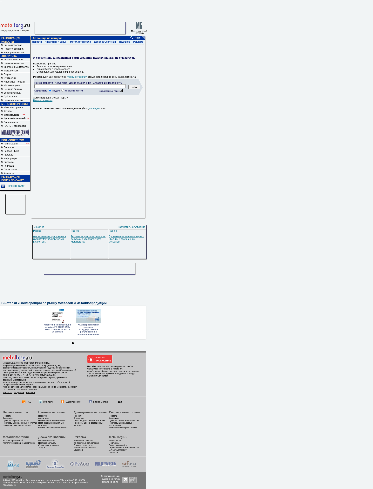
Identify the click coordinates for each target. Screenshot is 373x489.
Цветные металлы (14, 63)
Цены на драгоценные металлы (89, 420)
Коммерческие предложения (17, 425)
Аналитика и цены (55, 41)
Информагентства (14, 52)
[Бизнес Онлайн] (55, 468)
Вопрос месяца (12, 92)
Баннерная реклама (83, 440)
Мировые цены (12, 85)
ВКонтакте (48, 402)
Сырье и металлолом (124, 412)
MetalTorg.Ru (118, 437)
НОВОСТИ (7, 41)
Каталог (8, 111)
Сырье (7, 74)
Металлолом (11, 70)
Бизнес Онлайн (100, 402)
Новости (37, 41)
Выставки (9, 162)
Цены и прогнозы (13, 100)
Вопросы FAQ (11, 151)
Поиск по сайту (15, 185)
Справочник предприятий (107, 82)
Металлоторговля (14, 107)
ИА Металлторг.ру (118, 450)
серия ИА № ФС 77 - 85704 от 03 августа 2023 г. (29, 375)
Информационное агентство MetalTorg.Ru (26, 362)
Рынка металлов (13, 45)
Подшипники (11, 122)
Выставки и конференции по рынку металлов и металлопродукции (54, 303)
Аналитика (61, 82)
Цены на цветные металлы (51, 420)
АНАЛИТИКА (9, 56)
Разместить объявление (131, 227)
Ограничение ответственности (124, 447)
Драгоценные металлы (16, 67)
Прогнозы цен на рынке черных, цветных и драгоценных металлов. (126, 239)
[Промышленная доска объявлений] (33, 468)
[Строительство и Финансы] (129, 468)
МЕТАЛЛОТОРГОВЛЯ (14, 104)
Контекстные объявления (86, 443)
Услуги (41, 447)
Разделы (9, 154)
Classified (39, 227)
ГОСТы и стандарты (15, 126)
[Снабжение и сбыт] (13, 469)
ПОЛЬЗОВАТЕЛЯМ (12, 140)
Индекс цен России (14, 81)
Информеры (10, 158)
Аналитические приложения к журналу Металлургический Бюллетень (49, 239)
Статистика (10, 78)
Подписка (9, 147)
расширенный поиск (109, 91)
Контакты (9, 173)
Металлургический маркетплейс (19, 443)
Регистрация (16, 143)
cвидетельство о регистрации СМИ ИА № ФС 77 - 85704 (57, 480)
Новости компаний (14, 48)
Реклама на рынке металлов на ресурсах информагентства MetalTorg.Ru (88, 239)
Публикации (10, 96)
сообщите (94, 108)
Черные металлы (13, 59)
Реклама (138, 41)
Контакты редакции (110, 476)
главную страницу (76, 77)
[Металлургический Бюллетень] (105, 468)
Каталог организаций (13, 440)
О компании (10, 169)
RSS (29, 402)
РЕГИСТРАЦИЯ (10, 38)
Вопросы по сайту (118, 445)
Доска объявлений (105, 41)
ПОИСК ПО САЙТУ (12, 180)
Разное (37, 231)
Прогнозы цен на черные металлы (20, 423)
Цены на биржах (13, 89)
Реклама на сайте (109, 482)
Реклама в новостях (84, 445)
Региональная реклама (85, 447)
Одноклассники (73, 402)
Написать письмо (42, 100)
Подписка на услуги (110, 479)
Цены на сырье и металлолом (124, 420)
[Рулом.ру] (80, 468)
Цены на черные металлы (16, 420)
